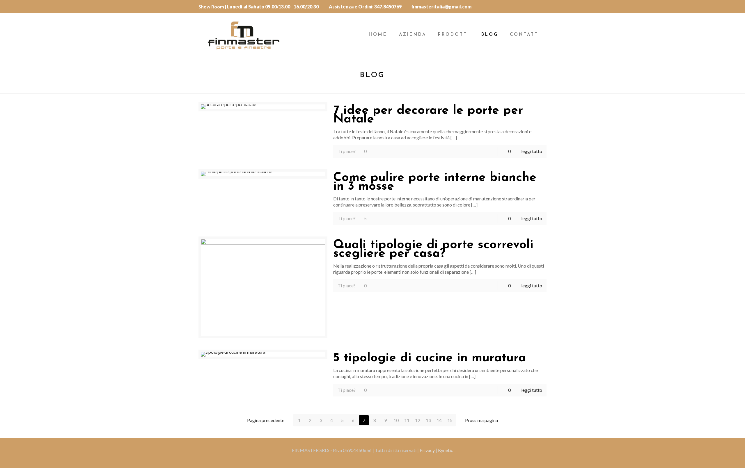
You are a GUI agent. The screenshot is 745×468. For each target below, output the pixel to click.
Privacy (428, 450)
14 (439, 420)
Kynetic (445, 450)
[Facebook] (542, 6)
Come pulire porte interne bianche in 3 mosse (434, 182)
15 (450, 420)
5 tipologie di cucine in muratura (429, 358)
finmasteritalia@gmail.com (441, 6)
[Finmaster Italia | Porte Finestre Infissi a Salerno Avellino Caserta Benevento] (243, 35)
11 (406, 420)
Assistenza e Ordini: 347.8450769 (365, 6)
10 (396, 420)
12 (417, 420)
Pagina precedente (265, 420)
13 (428, 420)
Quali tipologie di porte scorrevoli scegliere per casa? (433, 249)
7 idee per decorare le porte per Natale (428, 115)
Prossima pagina (481, 420)
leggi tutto (531, 151)
